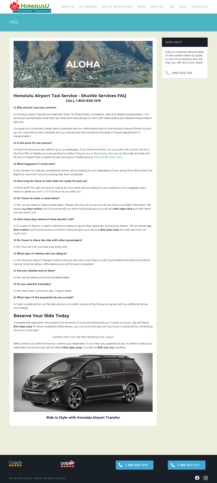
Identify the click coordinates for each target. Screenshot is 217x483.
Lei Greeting (88, 6)
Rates (141, 6)
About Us (67, 6)
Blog (183, 6)
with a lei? (43, 191)
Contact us (200, 6)
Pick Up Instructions (117, 6)
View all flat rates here (108, 157)
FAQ (171, 6)
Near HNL (157, 6)
